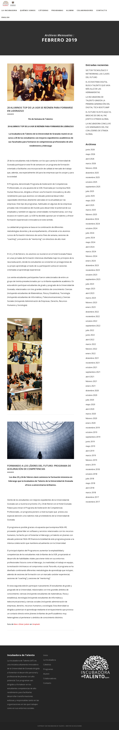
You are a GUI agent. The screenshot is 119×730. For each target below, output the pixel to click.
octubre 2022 (91, 321)
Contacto (47, 683)
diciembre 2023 (92, 265)
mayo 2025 (90, 200)
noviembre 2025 (93, 177)
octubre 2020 (91, 395)
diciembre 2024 (92, 219)
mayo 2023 (90, 288)
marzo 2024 (91, 251)
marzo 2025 (91, 210)
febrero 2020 (91, 418)
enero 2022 (91, 353)
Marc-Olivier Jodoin (21, 624)
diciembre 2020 (92, 390)
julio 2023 (90, 284)
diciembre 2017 (92, 497)
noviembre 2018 (93, 469)
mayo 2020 (90, 404)
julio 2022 (90, 330)
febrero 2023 (91, 302)
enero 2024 (91, 261)
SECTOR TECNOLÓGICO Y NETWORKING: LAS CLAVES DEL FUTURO (97, 74)
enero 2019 (91, 464)
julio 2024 (90, 233)
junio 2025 (90, 196)
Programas (48, 669)
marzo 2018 (91, 492)
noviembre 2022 (93, 316)
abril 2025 (90, 205)
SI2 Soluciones (77, 726)
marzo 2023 (91, 298)
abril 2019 (90, 451)
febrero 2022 (91, 349)
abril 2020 (90, 409)
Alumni (46, 674)
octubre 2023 (91, 274)
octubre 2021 (91, 367)
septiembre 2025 (93, 186)
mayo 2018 (90, 483)
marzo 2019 (91, 455)
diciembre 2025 (92, 172)
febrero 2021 (91, 381)
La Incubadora (49, 660)
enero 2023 (91, 307)
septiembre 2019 (93, 437)
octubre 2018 (91, 474)
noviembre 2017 (93, 501)
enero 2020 (91, 423)
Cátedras (47, 664)
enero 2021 (91, 386)
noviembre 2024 (93, 223)
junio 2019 (90, 441)
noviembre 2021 (93, 362)
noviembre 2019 (93, 427)
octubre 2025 (91, 182)
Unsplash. (36, 624)
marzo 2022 (91, 344)
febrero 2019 (91, 460)
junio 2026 (90, 149)
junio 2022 (90, 335)
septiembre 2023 (93, 279)
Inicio (45, 655)
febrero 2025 (91, 214)
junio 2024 (90, 237)
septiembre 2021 (93, 372)
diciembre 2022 (92, 311)
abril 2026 (90, 159)
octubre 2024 (91, 228)
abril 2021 (90, 376)
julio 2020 (90, 400)
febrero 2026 (91, 168)
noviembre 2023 (93, 270)
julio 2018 (90, 478)
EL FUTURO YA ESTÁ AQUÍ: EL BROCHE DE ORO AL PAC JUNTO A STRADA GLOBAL (98, 115)
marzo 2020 (91, 413)
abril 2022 (90, 339)
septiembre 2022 (93, 325)
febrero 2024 (91, 256)
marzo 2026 (91, 163)
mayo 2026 (90, 154)
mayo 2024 (90, 242)
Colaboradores (49, 678)
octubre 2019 (91, 432)
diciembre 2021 (92, 358)
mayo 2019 (90, 446)
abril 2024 (90, 247)
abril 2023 (90, 293)
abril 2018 (90, 488)
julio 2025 (90, 191)
